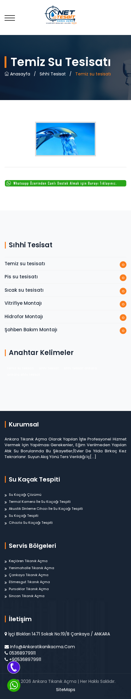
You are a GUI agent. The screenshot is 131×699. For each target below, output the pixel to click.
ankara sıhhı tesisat (23, 374)
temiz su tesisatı (20, 368)
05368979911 (22, 653)
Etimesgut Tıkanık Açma (29, 581)
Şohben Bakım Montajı (31, 329)
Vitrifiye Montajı (23, 303)
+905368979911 (25, 659)
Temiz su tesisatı (25, 263)
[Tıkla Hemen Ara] (13, 667)
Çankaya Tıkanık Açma (28, 574)
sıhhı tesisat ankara (80, 368)
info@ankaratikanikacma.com (42, 647)
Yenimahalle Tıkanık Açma (31, 567)
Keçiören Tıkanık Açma (28, 560)
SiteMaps (65, 690)
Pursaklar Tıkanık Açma (29, 588)
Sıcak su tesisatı (24, 290)
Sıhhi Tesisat (53, 74)
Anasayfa (19, 74)
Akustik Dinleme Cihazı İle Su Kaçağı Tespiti (46, 508)
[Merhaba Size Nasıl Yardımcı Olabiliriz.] (13, 685)
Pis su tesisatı (21, 276)
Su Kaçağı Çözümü (25, 494)
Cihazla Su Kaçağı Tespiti (31, 522)
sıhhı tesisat (49, 368)
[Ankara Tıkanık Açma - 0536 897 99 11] (65, 14)
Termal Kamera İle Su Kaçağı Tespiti (40, 501)
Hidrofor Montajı (24, 316)
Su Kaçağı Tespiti (23, 515)
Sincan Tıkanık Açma (26, 595)
